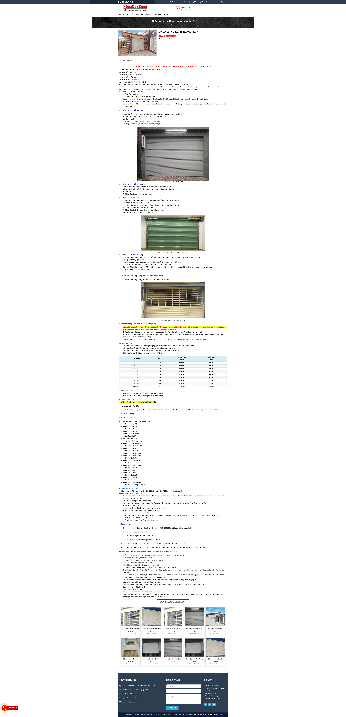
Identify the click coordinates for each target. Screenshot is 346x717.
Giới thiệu (148, 14)
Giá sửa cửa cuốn (128, 14)
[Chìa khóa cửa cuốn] (135, 8)
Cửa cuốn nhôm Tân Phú (173, 628)
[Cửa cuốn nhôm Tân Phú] (173, 616)
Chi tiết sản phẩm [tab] (126, 61)
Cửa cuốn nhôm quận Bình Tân (152, 628)
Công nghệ (139, 14)
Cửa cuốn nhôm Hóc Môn (194, 628)
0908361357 (185, 8)
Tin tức (166, 14)
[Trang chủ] (120, 14)
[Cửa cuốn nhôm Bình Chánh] (130, 616)
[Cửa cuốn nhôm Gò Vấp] (215, 647)
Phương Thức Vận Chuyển (212, 698)
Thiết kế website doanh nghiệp (200, 714)
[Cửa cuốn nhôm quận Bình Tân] (151, 616)
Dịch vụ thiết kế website (212, 685)
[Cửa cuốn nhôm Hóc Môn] (194, 616)
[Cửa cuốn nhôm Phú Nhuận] (173, 647)
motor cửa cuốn (128, 400)
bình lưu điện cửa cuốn (130, 488)
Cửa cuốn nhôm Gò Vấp (215, 659)
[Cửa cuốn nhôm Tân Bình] (130, 647)
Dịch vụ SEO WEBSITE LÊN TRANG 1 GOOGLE (215, 689)
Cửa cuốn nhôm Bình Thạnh (194, 659)
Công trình (157, 14)
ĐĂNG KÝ (172, 708)
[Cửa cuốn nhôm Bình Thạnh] (194, 647)
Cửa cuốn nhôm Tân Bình (130, 659)
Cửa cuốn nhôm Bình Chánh (130, 628)
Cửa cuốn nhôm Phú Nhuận (173, 659)
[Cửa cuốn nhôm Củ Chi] (215, 616)
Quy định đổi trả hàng (211, 696)
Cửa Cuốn (172, 24)
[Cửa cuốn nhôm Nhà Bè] (151, 647)
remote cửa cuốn (135, 493)
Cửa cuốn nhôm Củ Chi (215, 628)
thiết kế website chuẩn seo (215, 714)
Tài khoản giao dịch (210, 693)
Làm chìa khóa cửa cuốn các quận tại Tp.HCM (184, 2)
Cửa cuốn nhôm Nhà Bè (152, 659)
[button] (154, 32)
